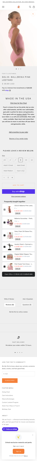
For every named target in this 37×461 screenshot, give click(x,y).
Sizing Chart (6, 392)
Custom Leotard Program (10, 402)
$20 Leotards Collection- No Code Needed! (18, 1)
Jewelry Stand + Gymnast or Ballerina (23, 244)
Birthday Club (6, 409)
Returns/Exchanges (8, 399)
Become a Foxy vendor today (18, 139)
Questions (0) (27, 305)
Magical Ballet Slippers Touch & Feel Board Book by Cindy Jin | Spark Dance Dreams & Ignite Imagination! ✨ (23, 254)
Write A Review (9, 299)
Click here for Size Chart (18, 103)
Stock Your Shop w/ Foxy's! (11, 406)
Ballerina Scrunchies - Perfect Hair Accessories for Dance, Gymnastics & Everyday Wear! (23, 218)
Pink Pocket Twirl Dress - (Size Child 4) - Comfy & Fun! (23, 264)
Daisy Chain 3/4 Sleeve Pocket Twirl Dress (23, 231)
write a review (23, 312)
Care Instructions (7, 395)
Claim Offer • (18, 274)
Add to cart (18, 185)
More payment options (18, 196)
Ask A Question (28, 299)
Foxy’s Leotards (9, 73)
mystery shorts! (22, 114)
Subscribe (10, 380)
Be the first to (18, 312)
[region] (18, 342)
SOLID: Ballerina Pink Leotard (23, 206)
